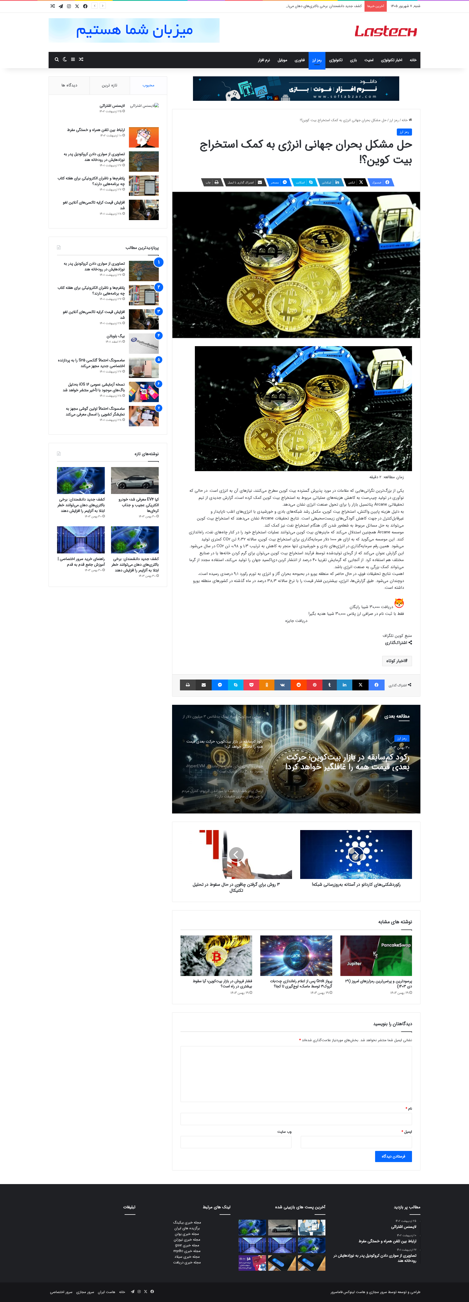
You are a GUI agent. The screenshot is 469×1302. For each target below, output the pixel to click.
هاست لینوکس (354, 1292)
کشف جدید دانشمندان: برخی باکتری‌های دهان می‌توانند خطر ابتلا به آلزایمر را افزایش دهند (296, 6)
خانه (413, 60)
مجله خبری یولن (187, 1234)
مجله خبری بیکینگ (187, 1222)
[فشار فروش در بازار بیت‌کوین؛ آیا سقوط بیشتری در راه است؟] (216, 955)
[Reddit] (299, 685)
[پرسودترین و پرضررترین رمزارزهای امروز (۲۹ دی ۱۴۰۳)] (376, 955)
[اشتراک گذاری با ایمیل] (204, 685)
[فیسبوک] (377, 685)
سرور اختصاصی (61, 1292)
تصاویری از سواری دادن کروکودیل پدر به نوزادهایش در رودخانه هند (94, 157)
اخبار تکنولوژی (391, 60)
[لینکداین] (344, 685)
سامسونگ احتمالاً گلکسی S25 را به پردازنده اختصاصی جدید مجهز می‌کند (91, 363)
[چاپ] (188, 685)
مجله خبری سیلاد (187, 1257)
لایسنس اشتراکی (112, 106)
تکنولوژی (336, 60)
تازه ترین (109, 85)
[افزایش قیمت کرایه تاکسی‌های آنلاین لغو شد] (144, 210)
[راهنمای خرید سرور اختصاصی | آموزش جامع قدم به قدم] (81, 539)
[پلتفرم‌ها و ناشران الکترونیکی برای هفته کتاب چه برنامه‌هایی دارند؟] (144, 186)
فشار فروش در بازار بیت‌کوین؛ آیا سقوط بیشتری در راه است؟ (222, 983)
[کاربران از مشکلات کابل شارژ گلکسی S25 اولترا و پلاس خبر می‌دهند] (311, 1263)
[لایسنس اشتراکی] (144, 113)
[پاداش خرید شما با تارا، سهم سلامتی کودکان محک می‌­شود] (252, 1263)
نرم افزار (264, 60)
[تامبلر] (329, 685)
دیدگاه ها (69, 85)
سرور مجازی (378, 1292)
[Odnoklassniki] (266, 685)
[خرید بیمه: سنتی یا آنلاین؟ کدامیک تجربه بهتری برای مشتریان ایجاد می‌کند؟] (311, 1227)
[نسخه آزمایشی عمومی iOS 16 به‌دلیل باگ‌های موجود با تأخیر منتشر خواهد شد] (144, 392)
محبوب (148, 85)
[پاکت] (251, 685)
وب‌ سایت (284, 1132)
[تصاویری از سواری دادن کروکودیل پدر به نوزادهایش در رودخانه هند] (144, 161)
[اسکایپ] (235, 685)
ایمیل (406, 1132)
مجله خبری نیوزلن (187, 1239)
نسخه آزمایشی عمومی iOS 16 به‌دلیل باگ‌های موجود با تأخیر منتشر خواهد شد (94, 387)
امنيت (369, 60)
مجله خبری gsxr (187, 1245)
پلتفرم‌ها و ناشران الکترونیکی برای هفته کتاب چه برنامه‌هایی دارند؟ (91, 181)
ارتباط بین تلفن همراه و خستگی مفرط (96, 130)
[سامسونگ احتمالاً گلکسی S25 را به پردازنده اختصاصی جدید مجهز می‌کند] (144, 368)
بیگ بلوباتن (116, 336)
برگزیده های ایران (187, 1228)
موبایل (282, 60)
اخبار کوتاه (395, 661)
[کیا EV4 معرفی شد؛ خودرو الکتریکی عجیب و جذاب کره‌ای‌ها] (135, 480)
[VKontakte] (282, 685)
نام (408, 1109)
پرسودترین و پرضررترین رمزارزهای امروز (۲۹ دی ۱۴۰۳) (378, 983)
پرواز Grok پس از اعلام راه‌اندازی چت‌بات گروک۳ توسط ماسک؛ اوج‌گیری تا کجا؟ (301, 983)
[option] (296, 759)
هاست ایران (106, 1292)
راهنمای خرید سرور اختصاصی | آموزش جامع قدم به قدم (81, 562)
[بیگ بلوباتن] (144, 343)
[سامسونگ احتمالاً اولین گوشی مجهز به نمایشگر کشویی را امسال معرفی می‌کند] (144, 416)
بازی (353, 60)
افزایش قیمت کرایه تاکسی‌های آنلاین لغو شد (94, 205)
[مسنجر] (220, 685)
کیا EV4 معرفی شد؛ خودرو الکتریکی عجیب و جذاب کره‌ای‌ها (139, 505)
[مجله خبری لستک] (386, 32)
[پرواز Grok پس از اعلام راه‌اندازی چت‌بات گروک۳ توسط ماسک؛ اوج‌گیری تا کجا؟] (296, 955)
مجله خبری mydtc (187, 1251)
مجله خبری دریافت (187, 1262)
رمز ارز (317, 60)
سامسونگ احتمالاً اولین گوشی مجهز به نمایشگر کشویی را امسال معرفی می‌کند (95, 411)
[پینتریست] (314, 685)
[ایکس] (360, 685)
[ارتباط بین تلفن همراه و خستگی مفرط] (144, 137)
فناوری (300, 60)
